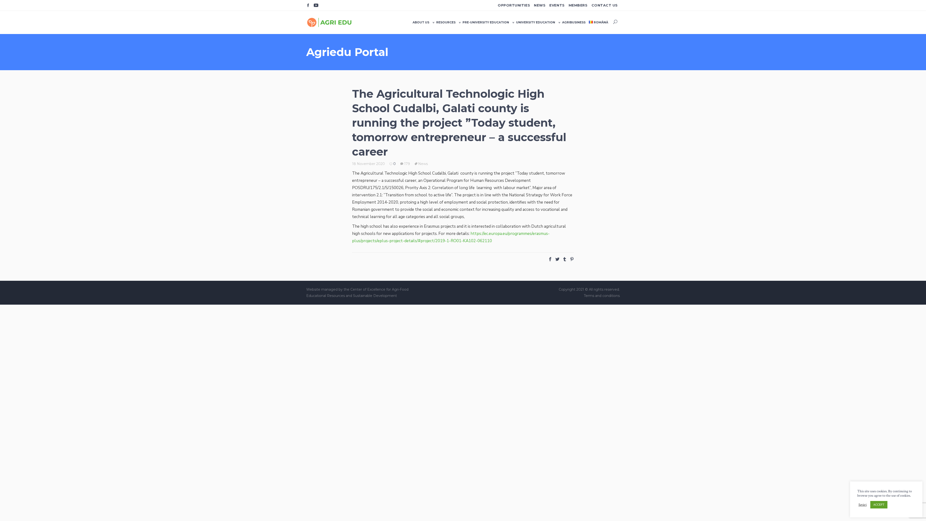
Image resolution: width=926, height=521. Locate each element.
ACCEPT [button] (879, 505)
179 (406, 164)
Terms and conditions (602, 296)
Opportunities (514, 5)
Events (557, 5)
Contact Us (605, 5)
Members (578, 5)
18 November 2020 (368, 164)
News (539, 5)
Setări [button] (862, 505)
